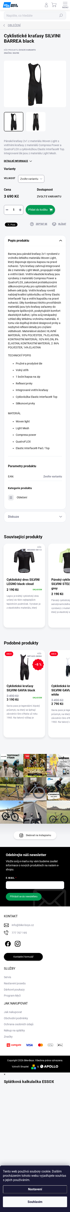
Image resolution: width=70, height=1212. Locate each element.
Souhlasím (35, 1202)
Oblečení (22, 497)
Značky (8, 1036)
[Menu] (65, 5)
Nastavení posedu (15, 983)
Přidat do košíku (38, 209)
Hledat (61, 15)
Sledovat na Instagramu (38, 835)
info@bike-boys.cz (23, 925)
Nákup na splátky (14, 1030)
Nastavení (35, 1189)
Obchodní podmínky (16, 1018)
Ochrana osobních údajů (18, 1024)
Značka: (11, 53)
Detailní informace (16, 161)
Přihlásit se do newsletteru (24, 896)
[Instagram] (17, 943)
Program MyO (12, 995)
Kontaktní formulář (23, 956)
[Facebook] (7, 943)
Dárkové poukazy (14, 989)
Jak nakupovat (13, 1012)
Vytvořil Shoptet (20, 1066)
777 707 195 (19, 932)
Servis (7, 977)
